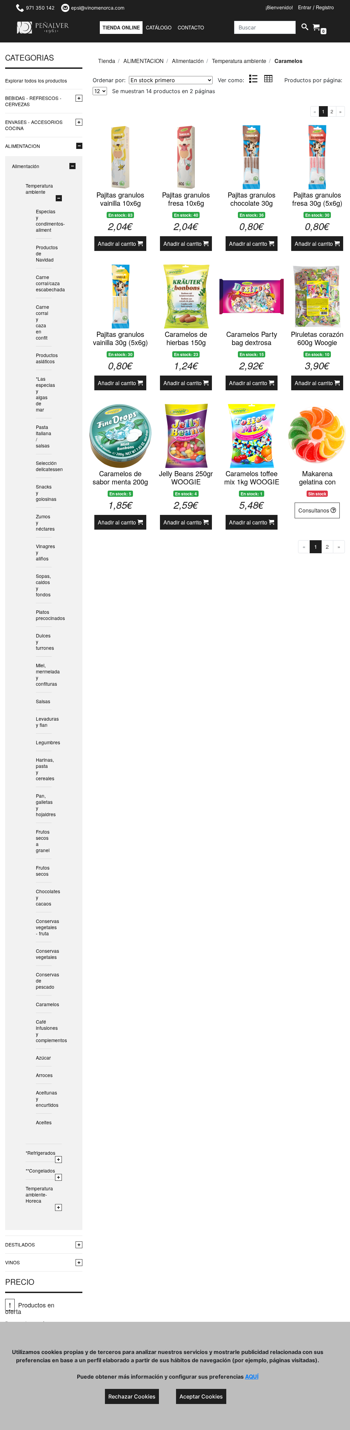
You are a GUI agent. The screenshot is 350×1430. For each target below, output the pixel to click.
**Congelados (40, 1170)
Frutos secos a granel (42, 840)
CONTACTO (191, 27)
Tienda (106, 61)
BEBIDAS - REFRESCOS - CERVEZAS (33, 101)
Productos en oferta (29, 1308)
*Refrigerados (40, 1153)
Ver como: (230, 80)
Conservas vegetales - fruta (42, 927)
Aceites (42, 1122)
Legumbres (42, 742)
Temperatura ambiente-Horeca (39, 1194)
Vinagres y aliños (42, 552)
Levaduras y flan (42, 722)
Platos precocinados (42, 615)
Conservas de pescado (42, 980)
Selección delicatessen (42, 466)
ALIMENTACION (22, 146)
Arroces (42, 1075)
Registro (325, 7)
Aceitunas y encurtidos (42, 1098)
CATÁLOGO (159, 27)
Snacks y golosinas (42, 492)
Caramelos (42, 1004)
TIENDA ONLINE (121, 27)
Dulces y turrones (42, 641)
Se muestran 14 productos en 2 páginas (163, 91)
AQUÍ (251, 1376)
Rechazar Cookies (132, 1396)
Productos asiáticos (42, 358)
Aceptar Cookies (201, 1396)
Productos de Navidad (42, 253)
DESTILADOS (20, 1244)
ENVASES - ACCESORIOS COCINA (34, 125)
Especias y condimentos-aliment (42, 220)
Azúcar (42, 1057)
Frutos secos (42, 870)
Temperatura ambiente (39, 188)
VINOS (12, 1262)
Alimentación (25, 166)
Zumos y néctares (42, 522)
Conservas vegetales (42, 954)
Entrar (304, 7)
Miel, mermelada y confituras (42, 674)
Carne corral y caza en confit (42, 322)
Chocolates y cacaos (42, 897)
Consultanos (314, 510)
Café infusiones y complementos (42, 1030)
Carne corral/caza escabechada (42, 283)
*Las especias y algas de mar (42, 394)
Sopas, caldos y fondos (42, 585)
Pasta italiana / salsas (42, 436)
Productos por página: (314, 80)
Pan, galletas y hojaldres (42, 805)
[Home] (43, 27)
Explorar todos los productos (36, 80)
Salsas (42, 701)
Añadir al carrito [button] (117, 244)
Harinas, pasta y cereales (42, 769)
